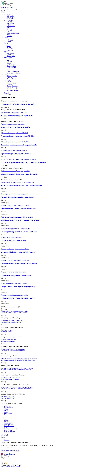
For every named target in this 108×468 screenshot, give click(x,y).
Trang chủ (6, 93)
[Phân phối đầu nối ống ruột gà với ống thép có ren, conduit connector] (19, 358)
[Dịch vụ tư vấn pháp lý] (7, 330)
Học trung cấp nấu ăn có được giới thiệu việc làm (17, 115)
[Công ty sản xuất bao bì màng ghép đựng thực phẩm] (14, 311)
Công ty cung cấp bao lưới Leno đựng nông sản (13, 350)
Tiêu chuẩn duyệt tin (9, 426)
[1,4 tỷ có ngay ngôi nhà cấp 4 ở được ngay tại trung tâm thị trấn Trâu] (18, 159)
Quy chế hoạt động (8, 424)
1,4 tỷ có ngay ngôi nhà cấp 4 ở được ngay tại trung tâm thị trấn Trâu (23, 162)
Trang (2, 306)
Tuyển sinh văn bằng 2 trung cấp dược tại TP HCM (17, 136)
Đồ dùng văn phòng (12, 87)
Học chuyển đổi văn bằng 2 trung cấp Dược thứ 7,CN (18, 252)
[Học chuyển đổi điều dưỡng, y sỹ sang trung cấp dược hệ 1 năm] (17, 182)
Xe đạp (9, 47)
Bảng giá (6, 421)
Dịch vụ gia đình (11, 56)
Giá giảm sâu (10, 16)
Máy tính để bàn (11, 26)
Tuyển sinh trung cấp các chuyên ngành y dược (16, 275)
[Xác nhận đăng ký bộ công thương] (10, 450)
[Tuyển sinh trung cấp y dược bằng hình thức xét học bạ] (15, 260)
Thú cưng (9, 77)
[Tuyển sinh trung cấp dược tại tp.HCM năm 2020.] (14, 150)
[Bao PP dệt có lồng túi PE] (8, 396)
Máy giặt (9, 60)
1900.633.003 (4, 435)
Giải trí (8, 80)
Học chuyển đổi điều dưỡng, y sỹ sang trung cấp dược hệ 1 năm (21, 185)
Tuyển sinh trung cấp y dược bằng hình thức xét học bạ (19, 263)
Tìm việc (9, 41)
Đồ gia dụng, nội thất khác (13, 73)
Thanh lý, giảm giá (11, 83)
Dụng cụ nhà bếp (11, 67)
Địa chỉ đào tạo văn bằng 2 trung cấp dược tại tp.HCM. (19, 145)
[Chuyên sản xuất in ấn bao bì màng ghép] (11, 320)
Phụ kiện (9, 34)
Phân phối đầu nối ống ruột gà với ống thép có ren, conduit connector (18, 360)
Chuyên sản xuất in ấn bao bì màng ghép (11, 322)
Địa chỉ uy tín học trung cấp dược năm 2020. (15, 127)
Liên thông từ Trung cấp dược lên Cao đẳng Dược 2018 (19, 232)
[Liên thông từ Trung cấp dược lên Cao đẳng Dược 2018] (15, 228)
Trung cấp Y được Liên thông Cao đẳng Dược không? (18, 286)
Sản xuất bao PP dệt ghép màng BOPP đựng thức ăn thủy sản (16, 369)
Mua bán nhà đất (11, 17)
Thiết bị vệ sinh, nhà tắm (13, 71)
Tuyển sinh (9, 38)
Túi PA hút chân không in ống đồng (10, 379)
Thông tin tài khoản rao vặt (10, 428)
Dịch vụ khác (10, 53)
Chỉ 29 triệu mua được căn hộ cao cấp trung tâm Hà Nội (19, 174)
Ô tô (8, 44)
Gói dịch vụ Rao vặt (7, 7)
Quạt (8, 68)
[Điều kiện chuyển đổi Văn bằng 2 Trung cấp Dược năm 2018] (17, 217)
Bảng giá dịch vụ (8, 423)
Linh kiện (9, 36)
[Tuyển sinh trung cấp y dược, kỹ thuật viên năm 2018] (15, 205)
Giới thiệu (6, 420)
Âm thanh (9, 30)
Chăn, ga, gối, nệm (11, 66)
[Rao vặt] (7, 5)
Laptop (9, 24)
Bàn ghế (9, 63)
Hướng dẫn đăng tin (9, 430)
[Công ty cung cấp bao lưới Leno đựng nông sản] (13, 349)
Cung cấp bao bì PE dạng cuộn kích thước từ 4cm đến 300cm (16, 388)
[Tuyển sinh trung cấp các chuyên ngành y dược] (13, 272)
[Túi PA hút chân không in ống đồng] (10, 377)
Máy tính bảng (10, 23)
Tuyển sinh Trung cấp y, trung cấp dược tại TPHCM (18, 298)
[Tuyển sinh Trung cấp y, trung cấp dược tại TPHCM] (14, 295)
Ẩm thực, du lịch (11, 78)
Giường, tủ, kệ (10, 64)
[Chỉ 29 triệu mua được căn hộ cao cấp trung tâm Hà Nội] (15, 171)
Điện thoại (9, 21)
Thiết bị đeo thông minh (13, 33)
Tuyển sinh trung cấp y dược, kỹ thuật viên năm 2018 (18, 208)
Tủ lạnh (9, 58)
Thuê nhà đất (10, 19)
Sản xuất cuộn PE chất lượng (8, 341)
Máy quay (9, 28)
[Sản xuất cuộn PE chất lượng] (8, 339)
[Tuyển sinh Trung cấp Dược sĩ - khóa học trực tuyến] (14, 101)
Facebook (6, 440)
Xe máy (9, 46)
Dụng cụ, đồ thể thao (12, 86)
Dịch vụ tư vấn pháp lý (6, 331)
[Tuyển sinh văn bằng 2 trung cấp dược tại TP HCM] (14, 133)
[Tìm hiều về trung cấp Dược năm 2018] (11, 237)
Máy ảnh (9, 27)
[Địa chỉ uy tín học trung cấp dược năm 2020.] (12, 124)
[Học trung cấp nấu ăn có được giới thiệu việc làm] (13, 112)
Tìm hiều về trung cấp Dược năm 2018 (13, 240)
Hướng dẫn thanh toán (9, 431)
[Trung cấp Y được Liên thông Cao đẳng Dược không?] (15, 283)
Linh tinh (9, 81)
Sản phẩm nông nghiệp (13, 90)
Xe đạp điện (10, 48)
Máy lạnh (9, 61)
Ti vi (8, 31)
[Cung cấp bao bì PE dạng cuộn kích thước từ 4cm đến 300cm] (17, 387)
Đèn (8, 70)
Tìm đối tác (10, 54)
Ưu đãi (5, 427)
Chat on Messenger (15, 466)
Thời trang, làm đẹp (12, 76)
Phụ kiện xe (10, 50)
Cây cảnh (9, 84)
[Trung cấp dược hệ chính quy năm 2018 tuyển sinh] (14, 194)
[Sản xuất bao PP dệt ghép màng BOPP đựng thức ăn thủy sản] (17, 368)
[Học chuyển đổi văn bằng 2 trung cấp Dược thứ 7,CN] (15, 249)
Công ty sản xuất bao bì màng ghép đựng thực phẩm (14, 312)
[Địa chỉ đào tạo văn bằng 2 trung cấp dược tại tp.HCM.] (15, 141)
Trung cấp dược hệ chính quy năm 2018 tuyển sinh (17, 197)
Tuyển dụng (10, 40)
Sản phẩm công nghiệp (12, 88)
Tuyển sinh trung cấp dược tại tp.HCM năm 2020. (17, 154)
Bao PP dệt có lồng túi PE (7, 398)
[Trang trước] (1, 308)
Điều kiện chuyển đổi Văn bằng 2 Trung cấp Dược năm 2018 (20, 220)
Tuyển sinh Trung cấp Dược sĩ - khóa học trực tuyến (17, 104)
